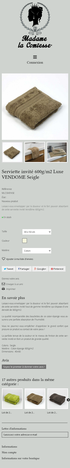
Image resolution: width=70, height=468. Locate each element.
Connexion (35, 62)
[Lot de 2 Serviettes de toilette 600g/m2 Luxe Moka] (57, 398)
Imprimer (11, 289)
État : (4, 197)
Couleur (6, 240)
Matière (6, 250)
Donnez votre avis (10, 278)
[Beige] (25, 241)
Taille (5, 231)
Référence (7, 189)
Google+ (41, 268)
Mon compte (9, 452)
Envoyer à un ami (14, 284)
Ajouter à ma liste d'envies (19, 259)
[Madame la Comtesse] (35, 25)
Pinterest (58, 268)
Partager (24, 268)
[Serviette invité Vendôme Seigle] (12, 152)
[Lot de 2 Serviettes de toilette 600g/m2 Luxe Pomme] (12, 398)
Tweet (9, 268)
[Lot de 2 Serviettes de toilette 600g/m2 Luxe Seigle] (35, 398)
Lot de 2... (7, 412)
